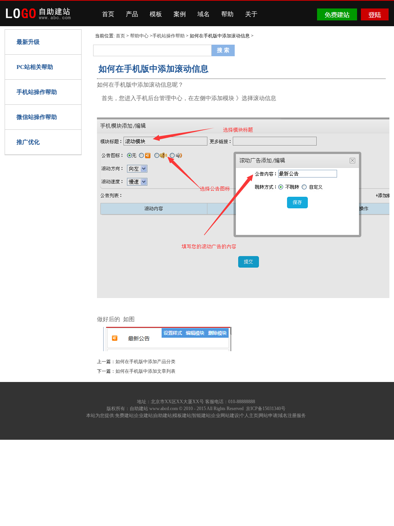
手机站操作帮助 (37, 92)
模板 (156, 14)
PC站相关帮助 (35, 67)
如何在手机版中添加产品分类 (145, 361)
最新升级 (28, 42)
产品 (132, 14)
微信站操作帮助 (37, 117)
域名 (203, 14)
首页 (108, 14)
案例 (180, 14)
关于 (251, 14)
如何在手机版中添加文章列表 (145, 371)
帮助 (227, 14)
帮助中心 (139, 36)
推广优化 (28, 142)
